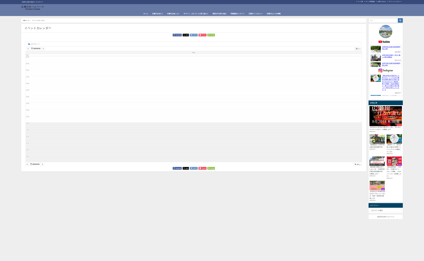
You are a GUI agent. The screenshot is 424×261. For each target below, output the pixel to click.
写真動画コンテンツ (237, 13)
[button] (357, 164)
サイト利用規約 (370, 1)
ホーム (145, 13)
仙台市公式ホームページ (385, 216)
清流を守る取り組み (219, 13)
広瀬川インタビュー (256, 13)
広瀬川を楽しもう (173, 13)
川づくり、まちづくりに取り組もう (196, 13)
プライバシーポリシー (395, 1)
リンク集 (360, 1)
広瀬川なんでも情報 (274, 13)
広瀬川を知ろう (157, 13)
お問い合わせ (382, 1)
